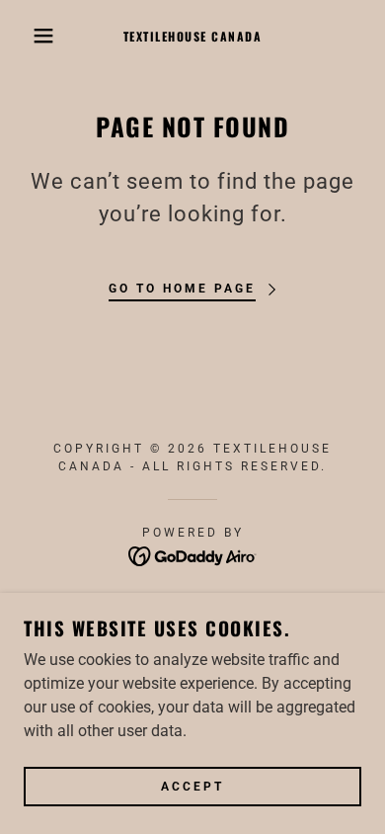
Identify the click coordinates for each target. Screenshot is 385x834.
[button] (30, 35)
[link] (193, 36)
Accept (192, 786)
